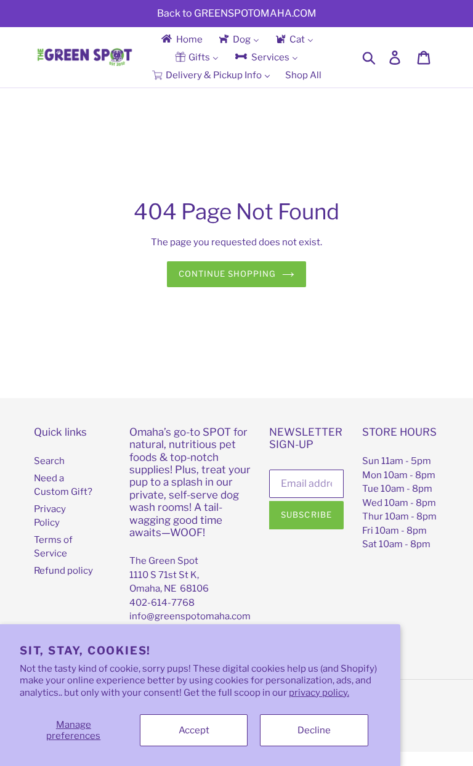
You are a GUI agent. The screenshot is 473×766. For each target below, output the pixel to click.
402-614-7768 (162, 602)
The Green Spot (163, 560)
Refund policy (63, 570)
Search (49, 461)
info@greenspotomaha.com (190, 616)
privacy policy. (319, 692)
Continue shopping (228, 274)
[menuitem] (181, 39)
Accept (194, 730)
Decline (314, 730)
